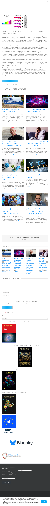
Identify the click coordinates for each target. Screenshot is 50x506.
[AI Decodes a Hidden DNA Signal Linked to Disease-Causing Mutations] (37, 101)
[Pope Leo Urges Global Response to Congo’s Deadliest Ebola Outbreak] (13, 133)
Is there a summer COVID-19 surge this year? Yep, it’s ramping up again (37, 143)
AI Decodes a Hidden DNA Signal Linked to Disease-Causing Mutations (35, 111)
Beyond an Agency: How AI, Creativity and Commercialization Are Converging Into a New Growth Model (36, 211)
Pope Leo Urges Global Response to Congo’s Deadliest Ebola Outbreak (11, 143)
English (7, 312)
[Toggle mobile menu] (47, 2)
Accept (44, 501)
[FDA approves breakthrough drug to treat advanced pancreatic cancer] (13, 101)
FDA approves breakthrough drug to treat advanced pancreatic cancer (12, 111)
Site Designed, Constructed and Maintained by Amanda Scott (35, 493)
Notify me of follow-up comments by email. (27, 301)
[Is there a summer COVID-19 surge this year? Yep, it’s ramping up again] (37, 133)
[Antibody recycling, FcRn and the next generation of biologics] (37, 165)
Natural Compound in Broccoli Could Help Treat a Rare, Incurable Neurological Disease (13, 176)
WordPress (30, 492)
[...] (14, 121)
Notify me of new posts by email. (24, 303)
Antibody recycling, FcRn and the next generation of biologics (36, 175)
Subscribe (6, 482)
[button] (3, 262)
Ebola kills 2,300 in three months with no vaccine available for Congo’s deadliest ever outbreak (11, 210)
